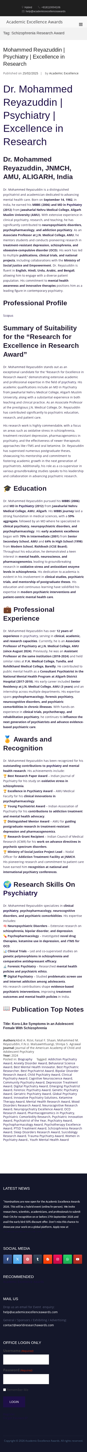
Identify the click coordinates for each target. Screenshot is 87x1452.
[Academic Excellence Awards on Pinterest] (27, 1259)
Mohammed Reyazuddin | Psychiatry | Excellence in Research (34, 57)
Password (18, 1370)
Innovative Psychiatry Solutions (35, 1098)
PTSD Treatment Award (30, 1128)
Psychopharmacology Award (23, 1124)
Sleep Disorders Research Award (37, 1132)
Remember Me (17, 1390)
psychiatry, (31, 636)
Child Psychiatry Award (44, 1075)
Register (9, 1414)
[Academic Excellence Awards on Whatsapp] (67, 1259)
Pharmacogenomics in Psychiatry (51, 1113)
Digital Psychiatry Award (31, 1086)
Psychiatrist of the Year (30, 1120)
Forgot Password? (15, 1418)
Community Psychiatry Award (24, 1082)
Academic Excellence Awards (34, 22)
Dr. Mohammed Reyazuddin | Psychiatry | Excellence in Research (38, 115)
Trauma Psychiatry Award (46, 1136)
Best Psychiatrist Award (37, 1071)
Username (18, 1351)
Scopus (8, 315)
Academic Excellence (64, 73)
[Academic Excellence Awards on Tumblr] (37, 1259)
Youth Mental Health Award (49, 1140)
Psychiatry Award (60, 1120)
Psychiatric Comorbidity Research (26, 1117)
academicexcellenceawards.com (22, 1230)
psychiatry (68, 382)
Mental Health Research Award (48, 1102)
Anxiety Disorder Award (30, 1063)
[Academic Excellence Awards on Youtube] (77, 1259)
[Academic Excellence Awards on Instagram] (57, 1259)
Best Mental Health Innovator (34, 1067)
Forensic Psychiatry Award (32, 1090)
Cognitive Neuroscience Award (50, 1078)
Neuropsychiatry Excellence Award (38, 1109)
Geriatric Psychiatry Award (32, 1094)
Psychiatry (74, 205)
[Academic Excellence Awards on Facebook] (7, 1259)
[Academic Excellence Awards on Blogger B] (47, 1259)
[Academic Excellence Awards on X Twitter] (17, 1259)
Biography (25, 1059)
